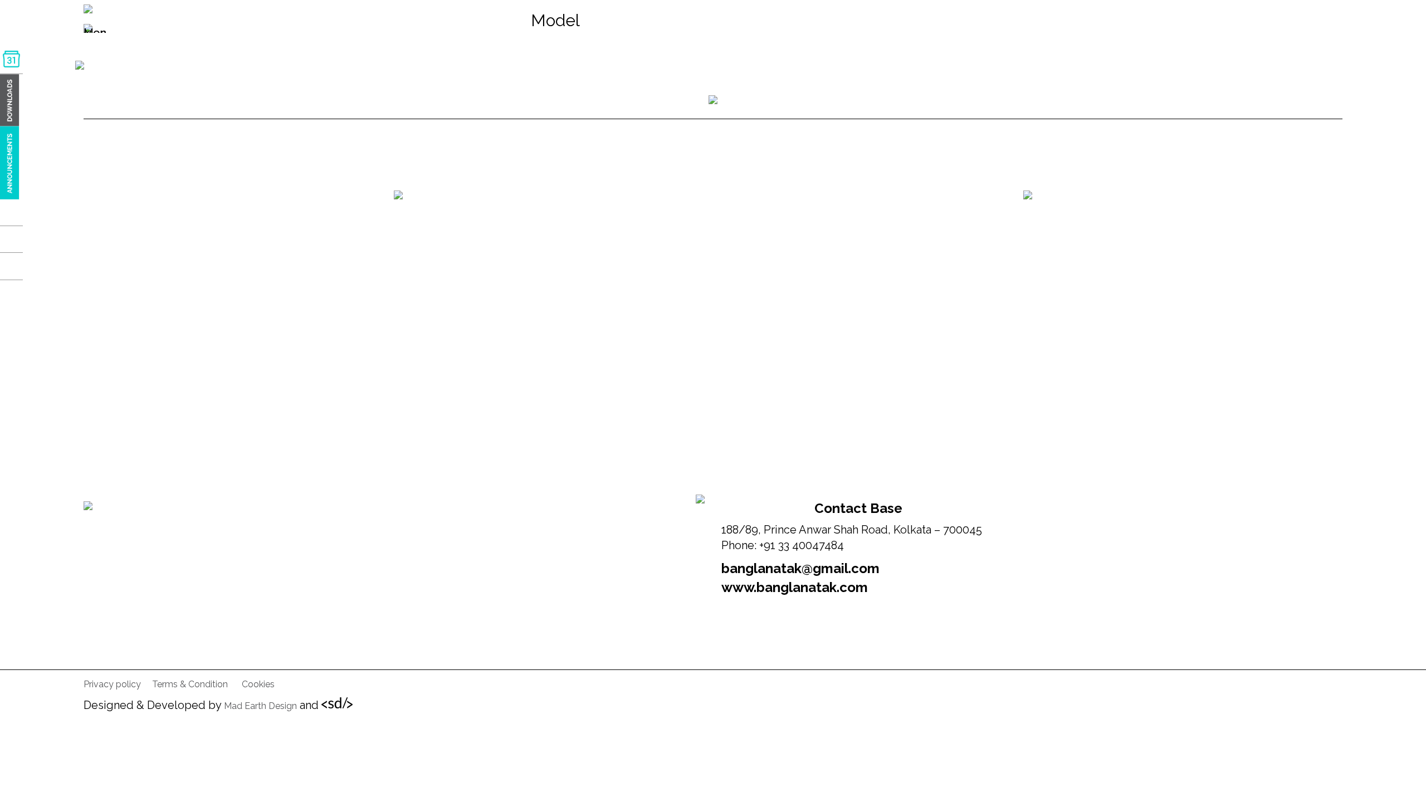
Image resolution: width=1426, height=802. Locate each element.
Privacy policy (112, 684)
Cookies (258, 684)
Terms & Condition (190, 684)
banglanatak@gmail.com (800, 568)
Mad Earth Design (260, 706)
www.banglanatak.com (794, 587)
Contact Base (858, 508)
